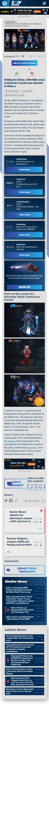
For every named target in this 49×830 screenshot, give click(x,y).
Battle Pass (12, 91)
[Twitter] (6, 501)
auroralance (9, 56)
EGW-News (10, 22)
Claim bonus (24, 170)
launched (31, 448)
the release (10, 441)
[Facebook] (11, 501)
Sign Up (24, 287)
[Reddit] (16, 501)
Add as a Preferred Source (24, 63)
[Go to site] (10, 161)
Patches (28, 91)
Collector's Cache (16, 95)
